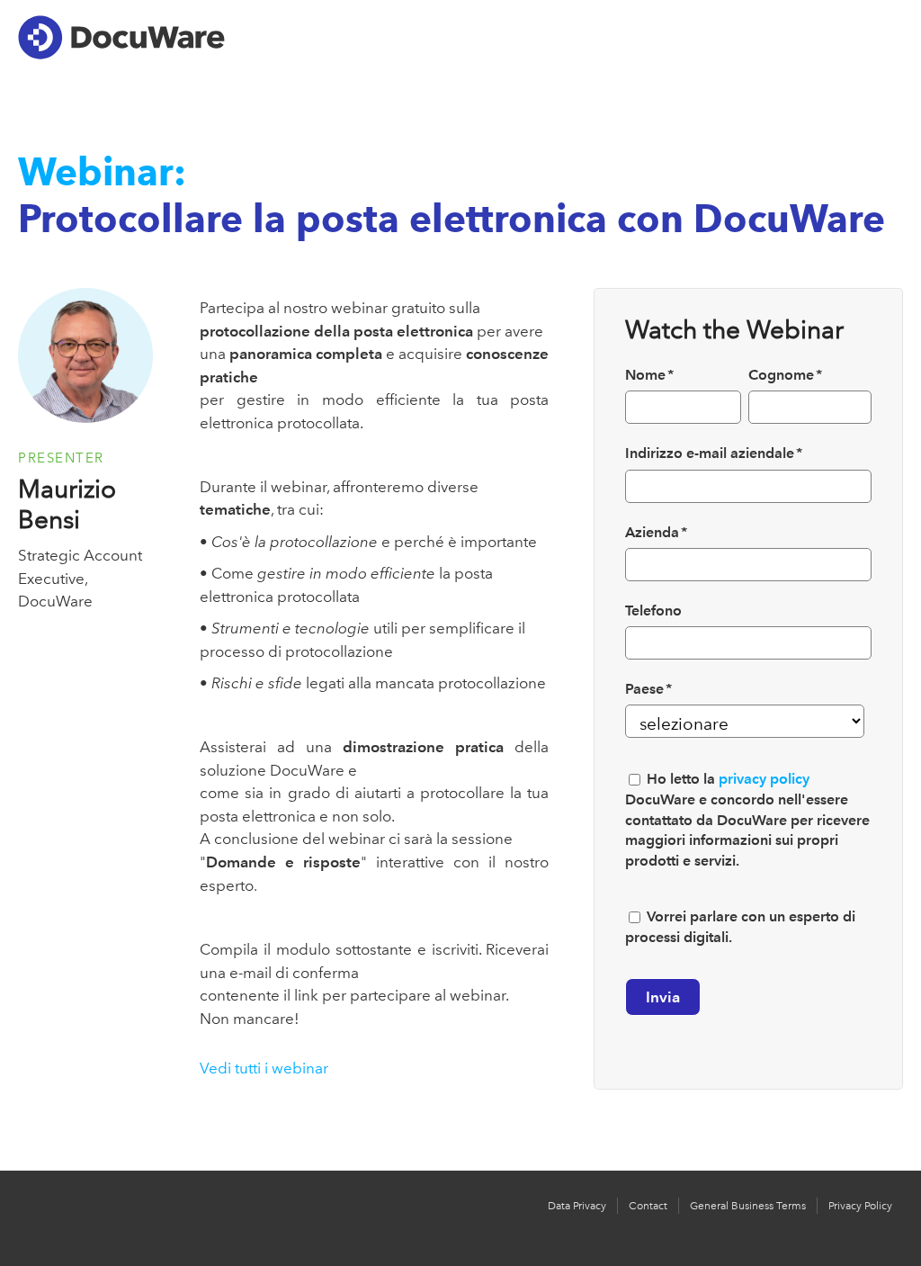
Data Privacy (577, 1205)
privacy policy (764, 778)
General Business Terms (748, 1205)
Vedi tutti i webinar (264, 1068)
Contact (648, 1205)
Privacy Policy (860, 1205)
